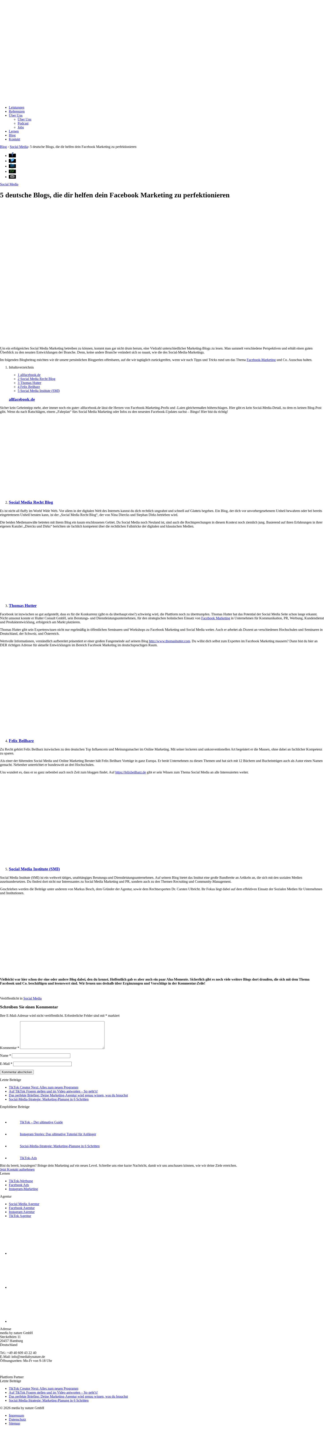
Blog (12, 135)
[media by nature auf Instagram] (42, 1253)
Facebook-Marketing (261, 360)
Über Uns (15, 115)
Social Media (9, 184)
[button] (12, 155)
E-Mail (6, 1064)
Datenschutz (17, 1419)
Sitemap (14, 1423)
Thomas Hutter (29, 383)
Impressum (16, 1415)
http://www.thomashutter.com (169, 641)
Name (5, 1055)
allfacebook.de (29, 375)
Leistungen (16, 107)
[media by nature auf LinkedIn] (42, 1321)
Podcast (23, 123)
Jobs (21, 127)
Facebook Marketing (215, 618)
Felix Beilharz (29, 387)
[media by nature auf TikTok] (42, 1287)
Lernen (14, 131)
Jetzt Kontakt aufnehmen (17, 1169)
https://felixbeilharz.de (130, 772)
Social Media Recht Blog (36, 379)
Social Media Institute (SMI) (39, 391)
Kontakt (14, 139)
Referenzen (17, 111)
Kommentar (9, 1048)
